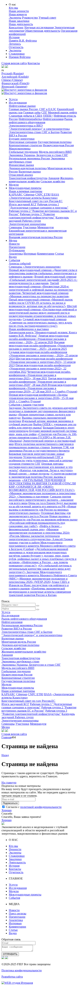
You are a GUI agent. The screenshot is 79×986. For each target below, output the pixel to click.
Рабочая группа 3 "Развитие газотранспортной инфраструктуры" (32, 216)
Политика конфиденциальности (21, 970)
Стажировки (17, 53)
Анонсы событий (20, 263)
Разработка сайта (12, 976)
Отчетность (16, 47)
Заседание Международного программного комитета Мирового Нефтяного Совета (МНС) (43, 575)
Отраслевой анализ (21, 174)
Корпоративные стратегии (25, 145)
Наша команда (18, 14)
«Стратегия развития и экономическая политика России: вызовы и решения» (42, 477)
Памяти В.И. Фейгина (23, 40)
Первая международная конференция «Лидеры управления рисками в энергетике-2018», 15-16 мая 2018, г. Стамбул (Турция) (41, 398)
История (14, 37)
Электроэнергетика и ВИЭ (26, 125)
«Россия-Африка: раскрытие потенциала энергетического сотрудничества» (34, 537)
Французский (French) (15, 83)
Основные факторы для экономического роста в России (40, 514)
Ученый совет (47, 17)
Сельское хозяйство (53, 181)
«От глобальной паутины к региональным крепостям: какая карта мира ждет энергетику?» (40, 569)
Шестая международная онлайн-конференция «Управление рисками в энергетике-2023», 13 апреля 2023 (42, 362)
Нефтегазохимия (53, 119)
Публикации (17, 250)
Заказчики (15, 859)
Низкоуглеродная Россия (58, 145)
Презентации (17, 247)
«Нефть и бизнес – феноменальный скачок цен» (35, 528)
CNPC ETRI (43, 194)
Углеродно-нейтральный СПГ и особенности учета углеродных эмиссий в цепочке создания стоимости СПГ (41, 460)
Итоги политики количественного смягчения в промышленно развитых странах (41, 445)
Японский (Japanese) (14, 86)
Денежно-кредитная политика (28, 168)
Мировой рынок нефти (62, 112)
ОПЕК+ (48, 115)
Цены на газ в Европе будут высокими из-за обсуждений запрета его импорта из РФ (43, 505)
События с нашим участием (26, 404)
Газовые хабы (32, 112)
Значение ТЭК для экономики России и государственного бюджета (41, 449)
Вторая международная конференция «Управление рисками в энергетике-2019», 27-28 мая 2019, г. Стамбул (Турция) (43, 388)
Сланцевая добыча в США (25, 115)
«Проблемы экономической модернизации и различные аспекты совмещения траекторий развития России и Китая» (40, 592)
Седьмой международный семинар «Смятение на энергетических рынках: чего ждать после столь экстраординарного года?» (40, 322)
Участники (30, 227)
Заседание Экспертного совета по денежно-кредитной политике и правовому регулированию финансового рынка (43, 411)
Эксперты (15, 17)
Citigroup (29, 194)
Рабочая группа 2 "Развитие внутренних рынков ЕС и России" (38, 709)
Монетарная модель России (18, 641)
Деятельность (17, 862)
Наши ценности (19, 11)
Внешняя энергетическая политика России (36, 237)
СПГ (44, 112)
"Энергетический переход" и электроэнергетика (39, 128)
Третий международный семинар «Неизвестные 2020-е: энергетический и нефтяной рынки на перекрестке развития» (41, 288)
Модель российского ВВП (55, 151)
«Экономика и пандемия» (33, 496)
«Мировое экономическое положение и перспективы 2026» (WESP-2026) (38, 580)
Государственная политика (54, 142)
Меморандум (45, 227)
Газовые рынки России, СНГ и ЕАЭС (32, 109)
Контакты (34, 63)
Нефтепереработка (30, 119)
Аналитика (16, 253)
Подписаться (10, 803)
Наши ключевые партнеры (25, 191)
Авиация (53, 178)
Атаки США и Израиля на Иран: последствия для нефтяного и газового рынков (39, 585)
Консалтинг (16, 27)
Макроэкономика (19, 148)
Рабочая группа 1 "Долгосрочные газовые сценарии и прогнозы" (38, 206)
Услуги (13, 99)
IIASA (55, 194)
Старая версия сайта (14, 63)
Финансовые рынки (21, 165)
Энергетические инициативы (27, 224)
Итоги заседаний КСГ (23, 204)
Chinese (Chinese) (12, 80)
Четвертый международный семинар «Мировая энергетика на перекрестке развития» (39, 294)
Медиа (13, 240)
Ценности (15, 849)
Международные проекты (25, 188)
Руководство (30, 17)
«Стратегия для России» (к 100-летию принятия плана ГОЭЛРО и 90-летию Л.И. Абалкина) (43, 437)
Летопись (15, 43)
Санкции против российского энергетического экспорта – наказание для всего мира (41, 500)
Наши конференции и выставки (29, 329)
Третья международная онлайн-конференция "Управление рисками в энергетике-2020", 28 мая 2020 (43, 381)
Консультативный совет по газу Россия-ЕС (36, 201)
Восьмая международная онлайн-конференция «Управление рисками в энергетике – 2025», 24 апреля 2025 (41, 345)
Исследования (18, 102)
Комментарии (45, 253)
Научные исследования (39, 27)
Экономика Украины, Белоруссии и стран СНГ (38, 155)
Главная (6, 737)
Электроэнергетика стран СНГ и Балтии (34, 132)
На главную (8, 782)
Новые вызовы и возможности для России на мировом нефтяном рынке (43, 518)
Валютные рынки (30, 171)
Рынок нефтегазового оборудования (41, 120)
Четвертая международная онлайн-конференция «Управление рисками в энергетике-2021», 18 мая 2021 (40, 375)
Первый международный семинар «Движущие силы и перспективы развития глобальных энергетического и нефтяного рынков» (43, 273)
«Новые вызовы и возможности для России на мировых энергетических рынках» (42, 510)
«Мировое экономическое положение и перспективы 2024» (39, 531)
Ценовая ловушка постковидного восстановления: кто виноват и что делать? (41, 467)
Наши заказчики (19, 20)
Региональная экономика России (29, 158)
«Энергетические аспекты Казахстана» (33, 197)
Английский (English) (15, 76)
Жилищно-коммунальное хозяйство (23, 651)
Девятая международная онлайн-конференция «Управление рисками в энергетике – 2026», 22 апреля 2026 (39, 339)
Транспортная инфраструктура (28, 178)
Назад (5, 755)
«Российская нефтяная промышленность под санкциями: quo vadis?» (37, 524)
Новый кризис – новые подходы (29, 473)
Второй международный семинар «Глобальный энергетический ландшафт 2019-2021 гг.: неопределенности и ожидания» (43, 280)
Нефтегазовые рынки (22, 105)
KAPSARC (16, 194)
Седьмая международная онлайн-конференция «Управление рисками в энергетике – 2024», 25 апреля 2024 (43, 355)
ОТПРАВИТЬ (10, 954)
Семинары (15, 227)
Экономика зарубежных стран (20, 661)
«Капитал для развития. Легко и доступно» (46, 470)
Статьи (59, 253)
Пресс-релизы (17, 913)
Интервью (30, 253)
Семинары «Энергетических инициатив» (35, 266)
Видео (13, 256)
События (14, 260)
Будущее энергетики (22, 138)
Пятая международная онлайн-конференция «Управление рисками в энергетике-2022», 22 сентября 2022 (40, 368)
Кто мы (13, 7)
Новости (14, 243)
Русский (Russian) (12, 73)
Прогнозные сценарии (23, 142)
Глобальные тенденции (23, 151)
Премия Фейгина (19, 57)
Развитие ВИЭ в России (16, 628)
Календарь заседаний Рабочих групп (39, 219)
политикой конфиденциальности (41, 807)
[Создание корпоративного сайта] (17, 982)
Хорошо (6, 810)
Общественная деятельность (42, 30)
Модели (14, 184)
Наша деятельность (21, 24)
